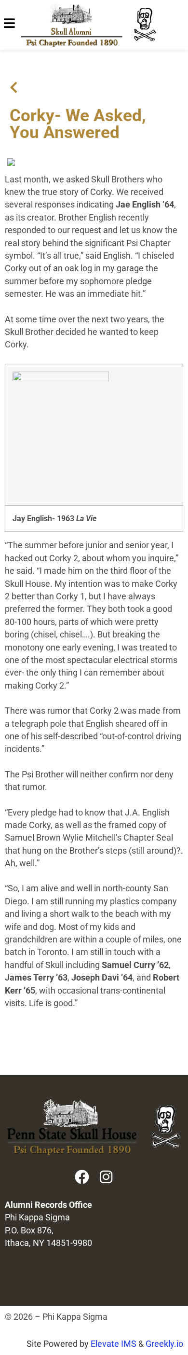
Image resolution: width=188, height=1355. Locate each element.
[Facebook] (82, 1177)
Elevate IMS (113, 1344)
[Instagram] (106, 1177)
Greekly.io (164, 1344)
